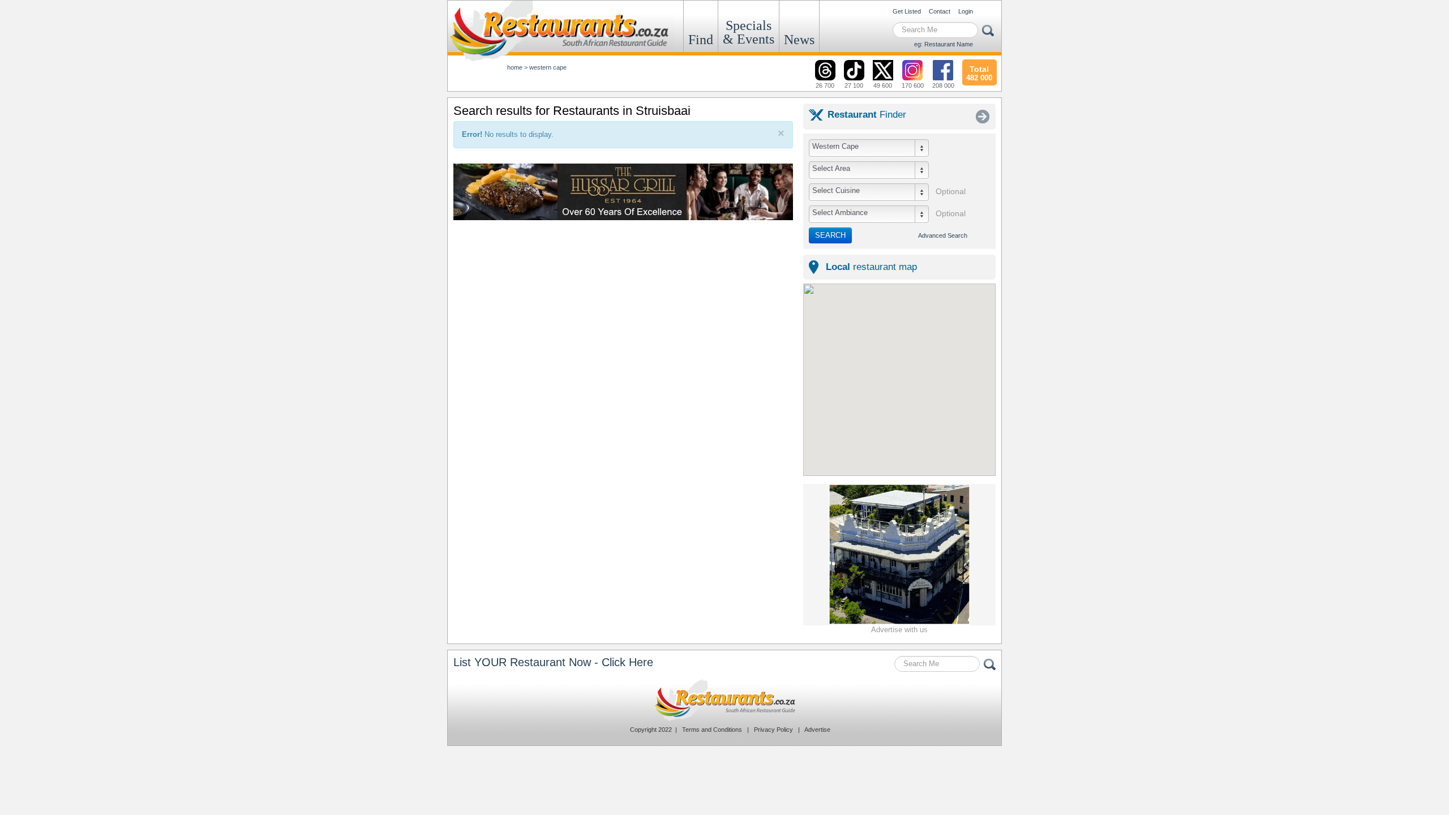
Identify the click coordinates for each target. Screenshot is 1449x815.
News (799, 40)
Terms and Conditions (712, 729)
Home (514, 67)
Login (965, 11)
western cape (548, 67)
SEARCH (830, 235)
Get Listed (907, 11)
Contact (939, 11)
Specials (748, 32)
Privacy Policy (773, 729)
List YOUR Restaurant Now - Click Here (553, 662)
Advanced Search (942, 235)
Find (700, 40)
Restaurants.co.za (724, 700)
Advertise (817, 729)
